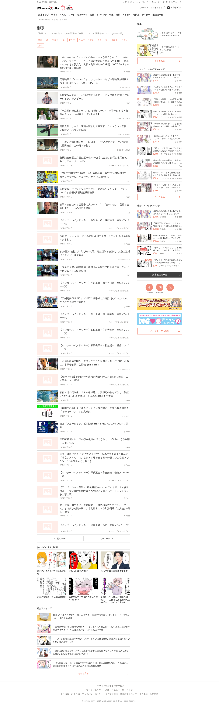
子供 (99, 40)
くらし (131, 2)
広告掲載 (154, 694)
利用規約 (75, 694)
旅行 (40, 45)
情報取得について (128, 694)
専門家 (136, 14)
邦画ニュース (58, 40)
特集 (111, 14)
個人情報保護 (111, 694)
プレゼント (166, 2)
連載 (118, 14)
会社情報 (65, 694)
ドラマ (72, 40)
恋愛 (92, 14)
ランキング (102, 14)
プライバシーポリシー (92, 694)
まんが (154, 2)
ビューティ (146, 2)
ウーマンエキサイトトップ (152, 7)
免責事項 (143, 694)
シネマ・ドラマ (86, 40)
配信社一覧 (158, 14)
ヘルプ (129, 690)
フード (72, 14)
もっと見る (83, 673)
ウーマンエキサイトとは (97, 690)
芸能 (40, 40)
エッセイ (126, 14)
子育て (125, 2)
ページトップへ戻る (159, 331)
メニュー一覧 (176, 2)
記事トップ (43, 14)
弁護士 (114, 40)
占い (159, 2)
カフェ (124, 40)
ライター (146, 14)
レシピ (138, 2)
